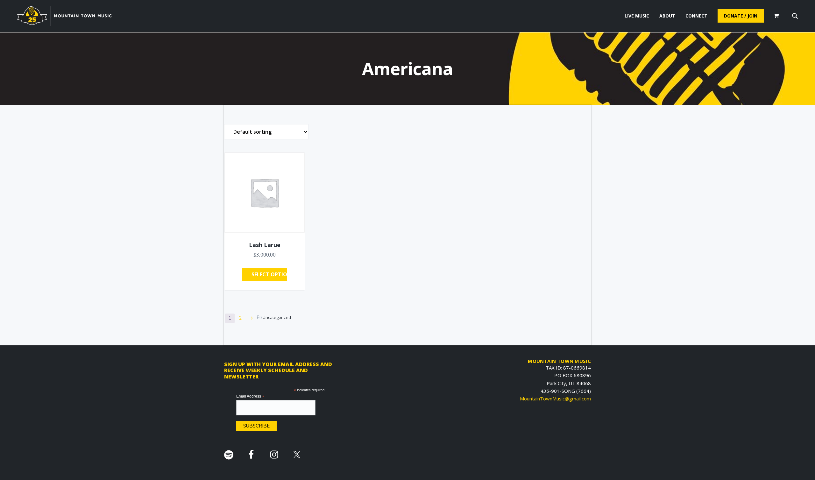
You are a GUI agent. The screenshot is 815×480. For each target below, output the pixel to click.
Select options (269, 274)
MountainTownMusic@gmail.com (555, 398)
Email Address (250, 396)
